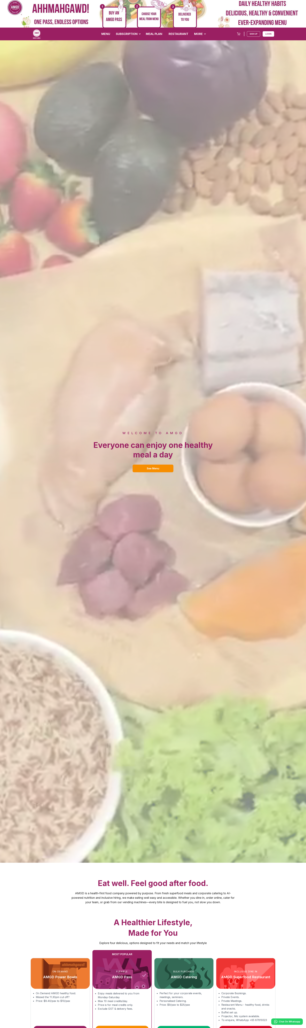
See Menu (153, 468)
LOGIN (268, 34)
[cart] (238, 34)
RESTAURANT (178, 34)
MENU (105, 34)
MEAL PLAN (154, 34)
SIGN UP (253, 34)
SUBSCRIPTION (127, 34)
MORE (198, 34)
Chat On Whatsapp (289, 1021)
